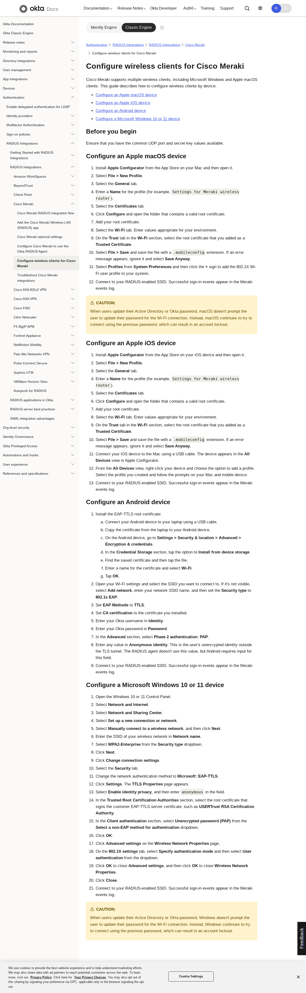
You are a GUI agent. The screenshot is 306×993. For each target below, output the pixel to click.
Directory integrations (19, 61)
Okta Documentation (18, 24)
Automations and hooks (20, 455)
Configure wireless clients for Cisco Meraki (46, 263)
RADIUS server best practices (32, 409)
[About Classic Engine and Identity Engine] (162, 27)
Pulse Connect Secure (30, 363)
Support (227, 8)
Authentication (13, 97)
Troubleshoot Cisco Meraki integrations (37, 277)
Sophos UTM (23, 372)
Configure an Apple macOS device (126, 95)
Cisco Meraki (23, 204)
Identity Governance (18, 437)
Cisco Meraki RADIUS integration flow (45, 213)
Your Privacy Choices (90, 977)
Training (207, 8)
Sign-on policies (18, 134)
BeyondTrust (23, 185)
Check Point (23, 195)
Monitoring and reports (20, 51)
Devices (9, 88)
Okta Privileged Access (20, 446)
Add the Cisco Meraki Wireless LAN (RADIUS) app (44, 225)
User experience (15, 464)
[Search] (247, 8)
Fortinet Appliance (27, 336)
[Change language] (260, 8)
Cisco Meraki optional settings (39, 237)
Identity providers (19, 116)
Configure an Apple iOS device (123, 103)
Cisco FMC (22, 308)
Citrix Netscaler (25, 317)
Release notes (14, 42)
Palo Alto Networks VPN (31, 354)
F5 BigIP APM (24, 326)
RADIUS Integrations (22, 143)
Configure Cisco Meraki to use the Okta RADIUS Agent (43, 248)
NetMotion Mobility (28, 345)
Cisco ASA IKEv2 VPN (30, 290)
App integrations (15, 79)
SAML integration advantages (32, 418)
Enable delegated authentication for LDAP (38, 107)
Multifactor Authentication (25, 125)
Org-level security (16, 427)
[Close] (298, 977)
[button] (97, 8)
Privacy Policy (41, 977)
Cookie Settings (191, 976)
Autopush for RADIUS (30, 391)
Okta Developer (163, 8)
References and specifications (25, 473)
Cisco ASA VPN (25, 299)
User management (17, 70)
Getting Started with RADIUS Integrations (31, 155)
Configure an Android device (121, 110)
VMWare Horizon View (30, 382)
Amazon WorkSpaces (30, 176)
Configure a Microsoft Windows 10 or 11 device (138, 119)
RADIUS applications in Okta (31, 400)
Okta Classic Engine (18, 33)
